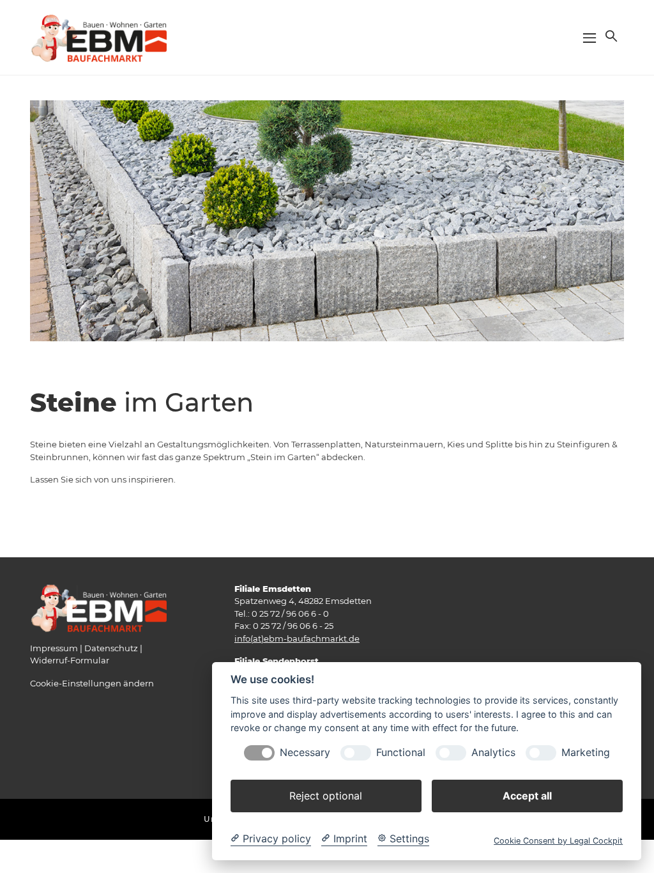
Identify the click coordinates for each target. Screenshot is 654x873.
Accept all (527, 795)
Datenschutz (111, 648)
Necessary (305, 752)
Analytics (493, 752)
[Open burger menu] (589, 37)
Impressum (54, 648)
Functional (400, 752)
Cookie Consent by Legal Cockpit (558, 841)
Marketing (585, 752)
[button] (609, 35)
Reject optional (325, 795)
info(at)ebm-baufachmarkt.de (297, 638)
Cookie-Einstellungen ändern (92, 683)
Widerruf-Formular (69, 660)
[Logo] (98, 36)
